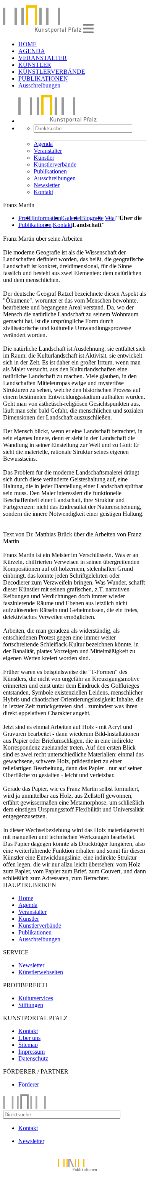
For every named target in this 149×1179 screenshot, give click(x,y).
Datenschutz (33, 1058)
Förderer (28, 1084)
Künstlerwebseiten (40, 972)
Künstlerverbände (55, 164)
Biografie (92, 218)
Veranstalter (48, 150)
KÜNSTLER (34, 65)
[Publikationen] (74, 1172)
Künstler (44, 157)
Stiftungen (30, 1005)
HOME (27, 44)
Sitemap (28, 1044)
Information (47, 218)
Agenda (43, 144)
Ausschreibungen (39, 85)
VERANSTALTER (42, 58)
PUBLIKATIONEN (43, 78)
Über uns (29, 1038)
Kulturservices (35, 998)
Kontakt (43, 192)
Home (25, 898)
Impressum (31, 1051)
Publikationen (50, 171)
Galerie (71, 218)
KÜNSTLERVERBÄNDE (51, 71)
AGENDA (31, 51)
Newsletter (47, 185)
